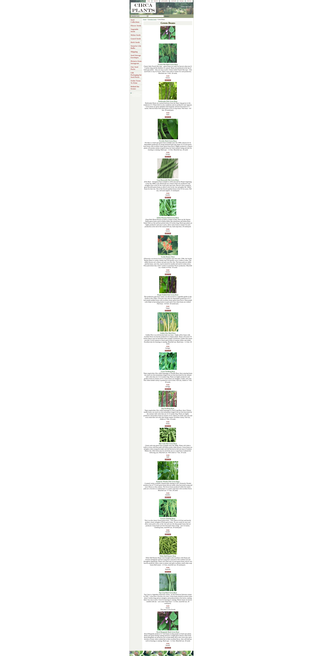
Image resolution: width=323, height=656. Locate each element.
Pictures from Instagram (136, 62)
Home (144, 19)
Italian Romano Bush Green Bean (168, 218)
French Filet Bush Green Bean (168, 64)
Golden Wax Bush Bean (168, 333)
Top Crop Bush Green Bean (168, 593)
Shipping (134, 52)
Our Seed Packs (134, 68)
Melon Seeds (136, 35)
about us (156, 1)
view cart (189, 1)
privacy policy (164, 1)
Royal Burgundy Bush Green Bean (168, 632)
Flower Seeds (136, 26)
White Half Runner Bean (168, 556)
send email (173, 1)
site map (181, 1)
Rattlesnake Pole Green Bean (167, 101)
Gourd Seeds (136, 39)
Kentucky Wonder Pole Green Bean (168, 481)
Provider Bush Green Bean (168, 141)
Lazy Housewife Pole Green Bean (168, 180)
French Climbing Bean (167, 518)
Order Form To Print (135, 82)
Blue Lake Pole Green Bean (168, 444)
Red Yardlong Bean (168, 408)
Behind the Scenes (135, 87)
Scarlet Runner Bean (168, 257)
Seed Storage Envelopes (136, 56)
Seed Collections (135, 21)
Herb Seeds (135, 42)
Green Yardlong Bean (168, 371)
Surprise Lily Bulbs (136, 47)
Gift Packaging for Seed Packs (136, 75)
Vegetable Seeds (152, 19)
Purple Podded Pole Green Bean (167, 295)
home (149, 1)
